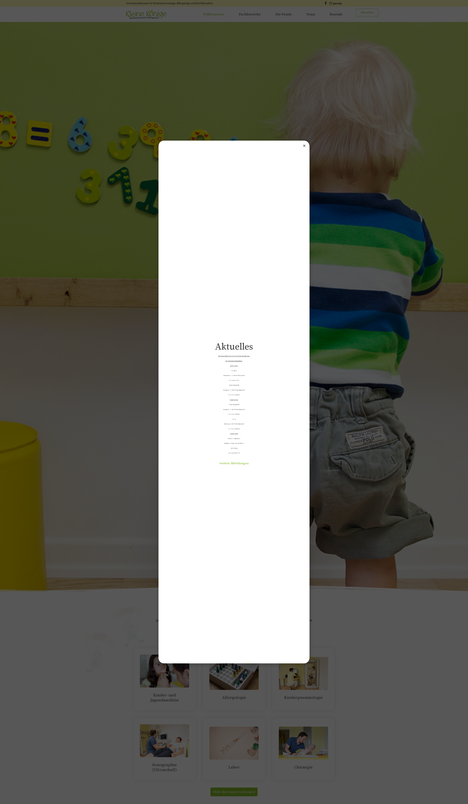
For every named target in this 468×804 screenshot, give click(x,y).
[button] (234, 463)
